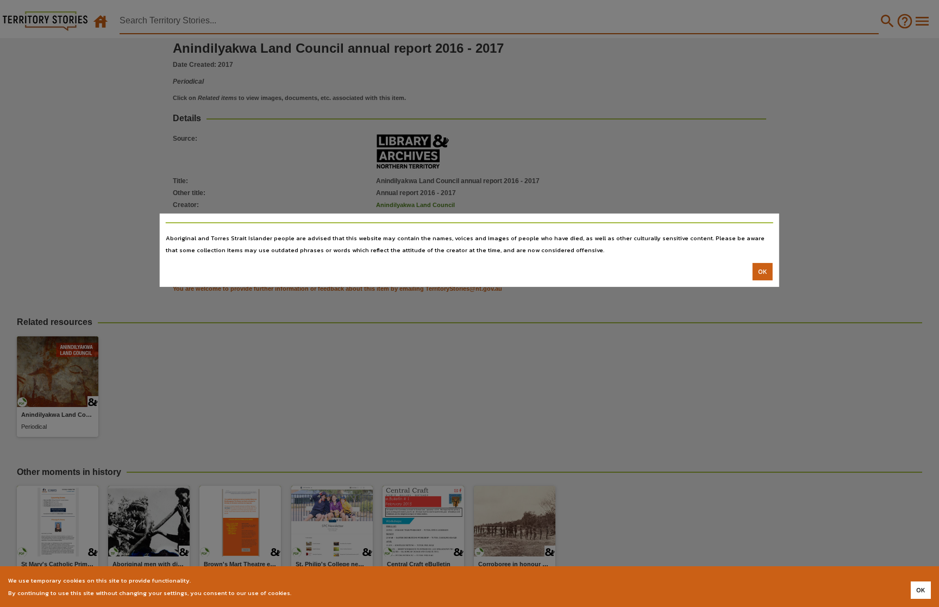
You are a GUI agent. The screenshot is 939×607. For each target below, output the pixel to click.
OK (762, 272)
